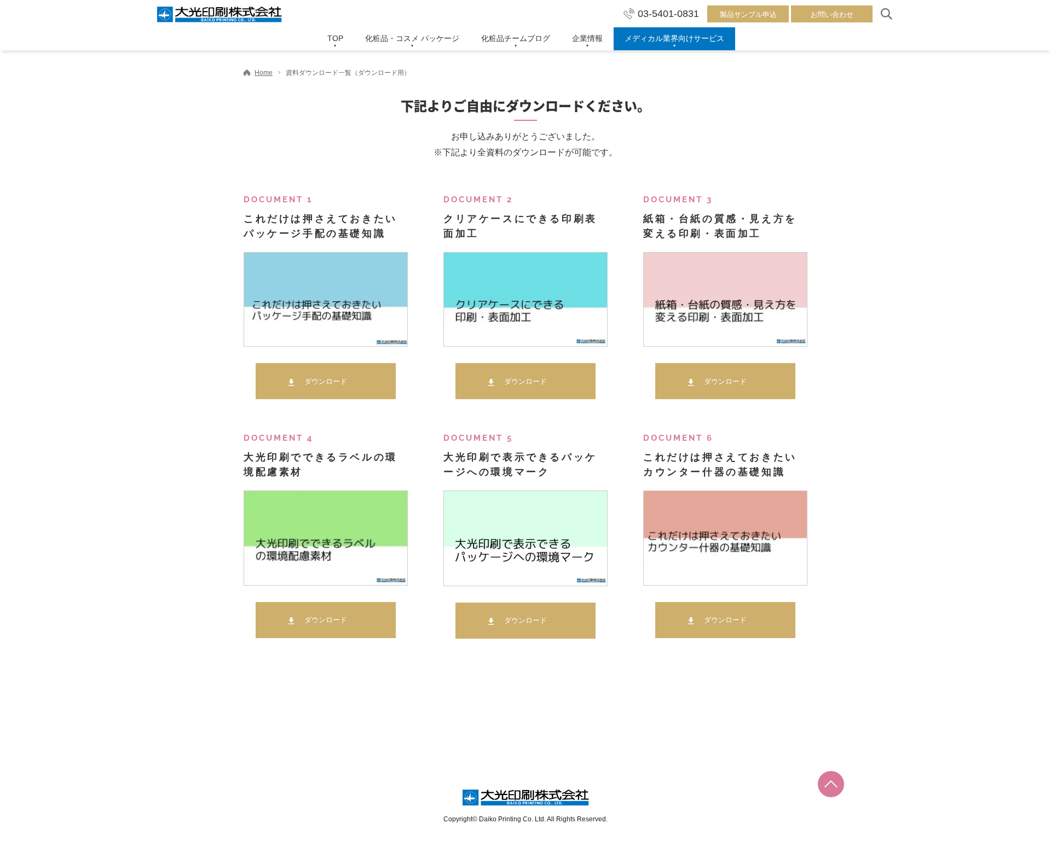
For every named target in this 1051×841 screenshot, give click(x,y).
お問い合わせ (832, 14)
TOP (335, 38)
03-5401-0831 (668, 13)
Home (264, 73)
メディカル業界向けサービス (674, 38)
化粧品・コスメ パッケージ (412, 38)
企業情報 (587, 38)
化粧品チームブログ (515, 38)
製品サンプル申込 (748, 14)
